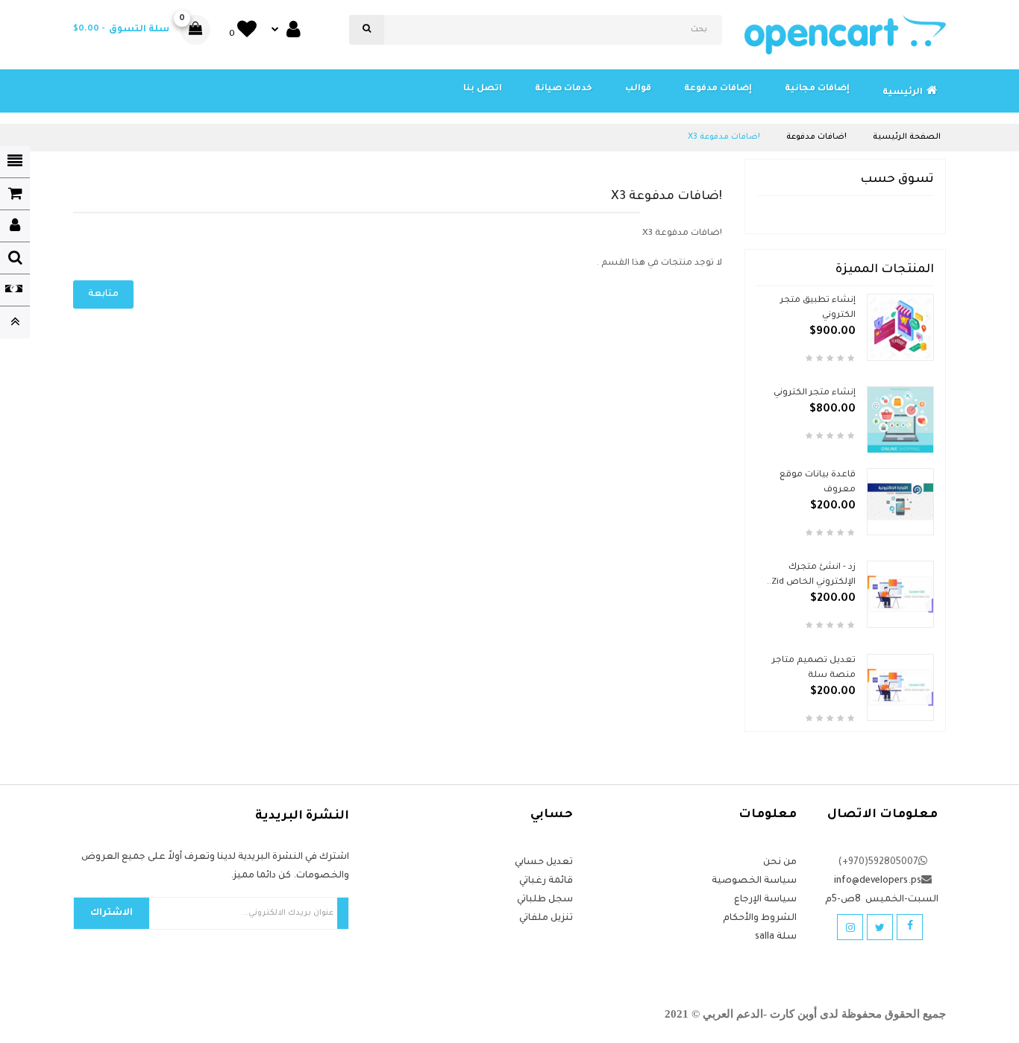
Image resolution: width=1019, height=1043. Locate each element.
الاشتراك (111, 913)
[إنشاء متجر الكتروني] (900, 421)
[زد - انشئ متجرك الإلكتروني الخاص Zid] (900, 595)
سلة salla (776, 937)
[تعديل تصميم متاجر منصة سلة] (900, 688)
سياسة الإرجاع (765, 900)
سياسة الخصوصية (754, 881)
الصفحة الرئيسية (907, 137)
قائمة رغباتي (546, 881)
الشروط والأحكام (760, 918)
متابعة (103, 294)
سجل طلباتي (545, 900)
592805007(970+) (878, 862)
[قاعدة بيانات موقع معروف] (900, 503)
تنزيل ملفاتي (546, 918)
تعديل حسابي (544, 862)
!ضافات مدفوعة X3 (724, 137)
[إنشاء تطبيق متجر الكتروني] (900, 328)
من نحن (780, 862)
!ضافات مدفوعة (816, 137)
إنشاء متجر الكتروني (815, 393)
